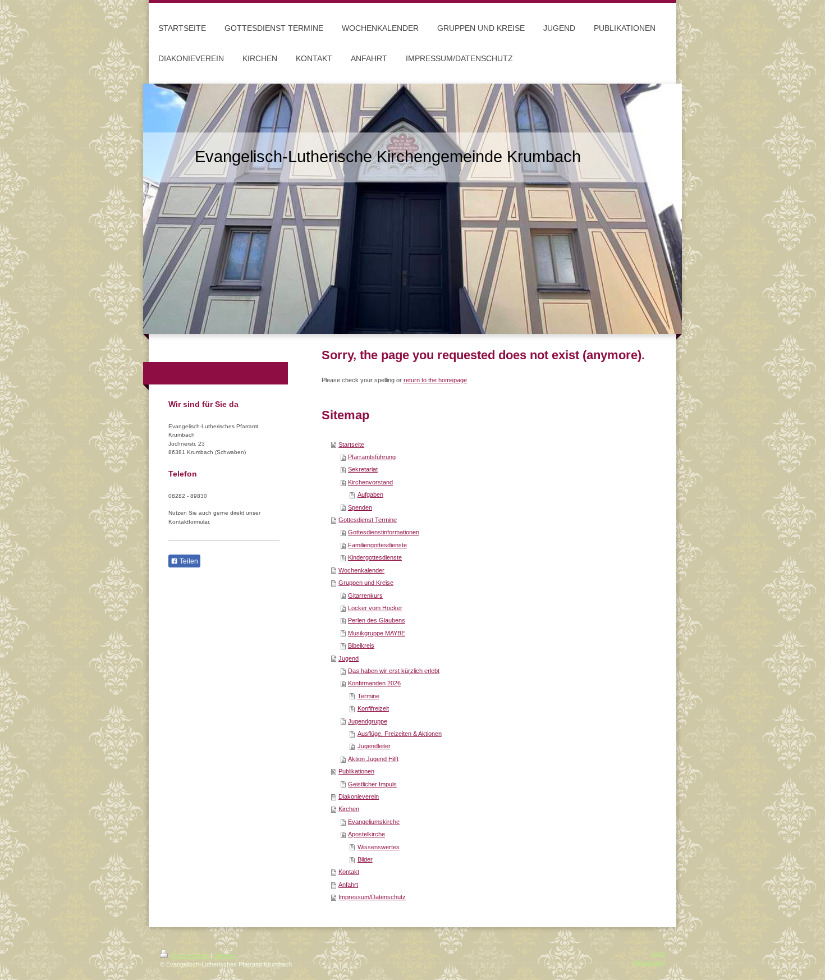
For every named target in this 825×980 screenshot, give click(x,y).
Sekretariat (363, 469)
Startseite (351, 444)
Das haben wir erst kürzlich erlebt (393, 670)
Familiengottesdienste (377, 545)
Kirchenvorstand (370, 482)
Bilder (365, 859)
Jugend (348, 658)
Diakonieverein (358, 796)
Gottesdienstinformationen (383, 532)
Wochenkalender (361, 570)
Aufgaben (370, 494)
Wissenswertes (379, 847)
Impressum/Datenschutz (372, 897)
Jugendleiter (374, 746)
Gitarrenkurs (365, 595)
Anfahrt (348, 884)
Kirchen (348, 808)
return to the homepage (435, 380)
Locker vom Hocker (375, 608)
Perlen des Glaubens (376, 620)
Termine (368, 696)
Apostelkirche (366, 834)
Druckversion (190, 955)
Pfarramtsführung (372, 457)
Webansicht (649, 962)
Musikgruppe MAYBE (376, 633)
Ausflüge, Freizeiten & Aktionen (400, 733)
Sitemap (225, 955)
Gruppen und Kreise (365, 582)
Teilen (188, 561)
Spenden (360, 507)
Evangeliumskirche (374, 821)
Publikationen (356, 771)
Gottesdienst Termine (367, 519)
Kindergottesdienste (375, 557)
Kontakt (348, 871)
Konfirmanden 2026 (374, 683)
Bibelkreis (361, 645)
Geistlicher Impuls (372, 784)
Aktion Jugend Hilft (373, 758)
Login (657, 953)
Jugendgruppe (367, 721)
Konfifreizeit (373, 708)
